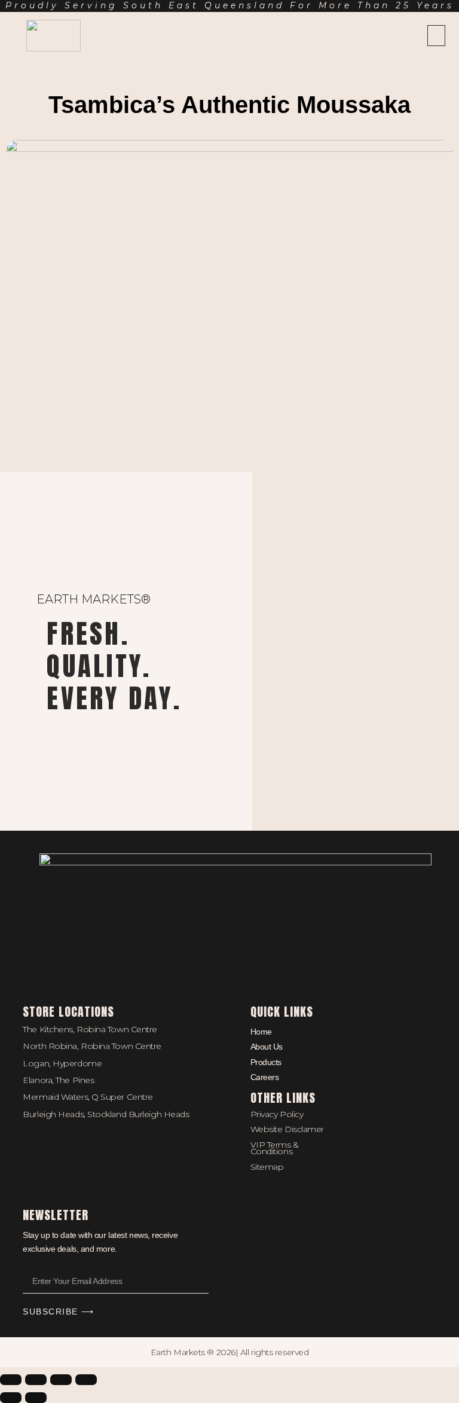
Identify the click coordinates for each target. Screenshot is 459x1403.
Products (265, 1062)
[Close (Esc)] (86, 1379)
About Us (266, 1046)
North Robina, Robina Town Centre (92, 1046)
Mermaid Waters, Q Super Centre (88, 1096)
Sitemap (267, 1166)
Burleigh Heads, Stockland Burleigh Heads (106, 1114)
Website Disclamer (287, 1129)
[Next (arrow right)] (36, 1397)
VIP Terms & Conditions (274, 1148)
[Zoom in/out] (11, 1379)
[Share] (61, 1379)
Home (261, 1031)
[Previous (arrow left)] (11, 1397)
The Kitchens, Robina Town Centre (90, 1029)
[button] (436, 35)
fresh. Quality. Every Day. (114, 665)
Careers (264, 1077)
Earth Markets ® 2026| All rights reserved (230, 1352)
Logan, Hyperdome (62, 1063)
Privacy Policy (277, 1114)
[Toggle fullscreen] (36, 1379)
